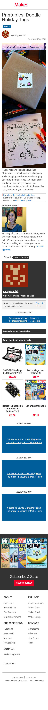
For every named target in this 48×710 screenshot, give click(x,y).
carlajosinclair (10, 291)
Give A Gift (9, 633)
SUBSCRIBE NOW (24, 583)
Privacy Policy (18, 677)
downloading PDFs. (23, 200)
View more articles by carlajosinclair (18, 295)
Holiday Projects (21, 257)
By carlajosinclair (18, 35)
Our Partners (10, 612)
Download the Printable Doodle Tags (19, 195)
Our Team (8, 602)
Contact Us (33, 628)
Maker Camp (34, 616)
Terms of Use (31, 677)
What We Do (10, 607)
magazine (36, 602)
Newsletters (9, 642)
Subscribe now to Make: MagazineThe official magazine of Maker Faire (24, 319)
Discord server (39, 304)
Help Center (33, 638)
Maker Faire (34, 607)
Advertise (32, 633)
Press (30, 642)
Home (7, 26)
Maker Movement (12, 616)
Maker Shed (34, 612)
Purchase (8, 628)
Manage (8, 638)
